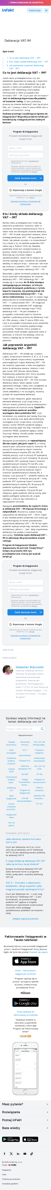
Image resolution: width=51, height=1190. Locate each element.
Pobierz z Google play (25, 998)
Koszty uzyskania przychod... (11, 806)
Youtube (24, 1153)
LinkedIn (18, 1153)
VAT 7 (24, 750)
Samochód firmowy (24, 743)
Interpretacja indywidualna (39, 759)
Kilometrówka (25, 755)
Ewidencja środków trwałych (11, 761)
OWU (4, 1174)
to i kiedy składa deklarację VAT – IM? (28, 61)
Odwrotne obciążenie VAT (25, 767)
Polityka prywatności (11, 1179)
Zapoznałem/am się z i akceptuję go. (25, 162)
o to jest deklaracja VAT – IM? (24, 58)
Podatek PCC (25, 761)
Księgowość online (11, 816)
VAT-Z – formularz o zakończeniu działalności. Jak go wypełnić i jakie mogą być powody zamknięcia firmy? (25, 886)
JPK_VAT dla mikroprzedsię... (39, 743)
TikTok (31, 1153)
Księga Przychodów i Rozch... (25, 782)
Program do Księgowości (24, 791)
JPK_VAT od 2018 (39, 767)
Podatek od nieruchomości (39, 780)
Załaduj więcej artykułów (25, 918)
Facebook (4, 1153)
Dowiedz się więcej (38, 952)
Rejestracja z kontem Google (27, 190)
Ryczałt (24, 774)
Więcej (34, 172)
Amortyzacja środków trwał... (11, 780)
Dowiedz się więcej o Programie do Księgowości (25, 202)
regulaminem (33, 161)
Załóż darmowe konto (25, 178)
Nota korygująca (11, 751)
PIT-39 (39, 774)
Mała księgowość (11, 797)
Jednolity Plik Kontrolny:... (39, 797)
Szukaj (42, 729)
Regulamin (6, 1170)
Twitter (11, 1153)
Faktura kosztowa (39, 789)
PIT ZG (39, 804)
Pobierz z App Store (25, 957)
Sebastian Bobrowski (30, 667)
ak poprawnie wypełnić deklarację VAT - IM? (26, 67)
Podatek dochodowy (11, 743)
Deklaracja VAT (11, 789)
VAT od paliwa (11, 824)
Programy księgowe (39, 751)
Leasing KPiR (11, 770)
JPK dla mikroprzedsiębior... (25, 799)
